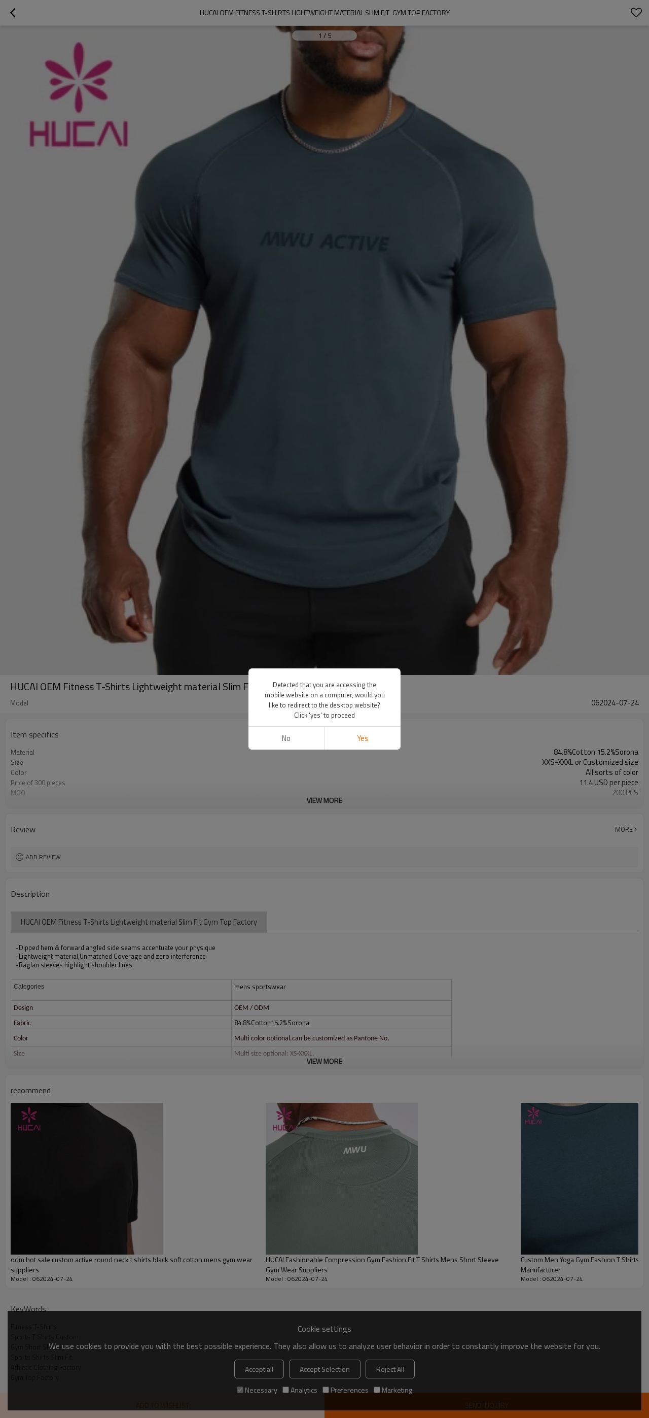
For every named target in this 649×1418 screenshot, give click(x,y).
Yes (363, 738)
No (286, 738)
